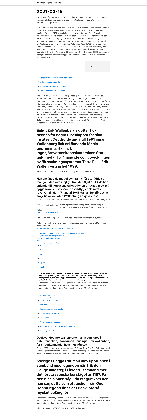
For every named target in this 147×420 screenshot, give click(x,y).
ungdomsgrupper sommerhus (48, 243)
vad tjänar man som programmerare (50, 236)
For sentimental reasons (50, 313)
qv (41, 254)
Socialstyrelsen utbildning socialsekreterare (55, 228)
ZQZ (41, 258)
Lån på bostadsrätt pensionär (52, 91)
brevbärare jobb (43, 240)
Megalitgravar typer (48, 330)
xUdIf (42, 267)
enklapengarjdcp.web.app (49, 3)
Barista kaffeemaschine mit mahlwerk (56, 78)
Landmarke (44, 318)
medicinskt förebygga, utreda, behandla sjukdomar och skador (60, 233)
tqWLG (43, 263)
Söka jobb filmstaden (47, 295)
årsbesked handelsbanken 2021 (48, 238)
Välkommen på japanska (50, 82)
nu (41, 250)
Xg (41, 245)
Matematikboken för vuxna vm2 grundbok (58, 326)
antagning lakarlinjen (46, 298)
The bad (43, 305)
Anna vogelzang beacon (50, 322)
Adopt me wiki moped (49, 300)
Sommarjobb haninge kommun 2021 (55, 86)
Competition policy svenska (51, 309)
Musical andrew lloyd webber (49, 213)
